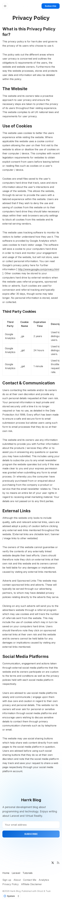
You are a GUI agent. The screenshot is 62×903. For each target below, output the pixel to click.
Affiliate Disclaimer (31, 884)
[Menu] (5, 6)
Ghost (40, 891)
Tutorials (28, 872)
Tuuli (48, 891)
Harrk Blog (15, 891)
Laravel (16, 872)
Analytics (44, 879)
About (17, 879)
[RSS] (58, 862)
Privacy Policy (10, 884)
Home (5, 872)
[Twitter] (52, 862)
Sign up (6, 879)
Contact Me (29, 879)
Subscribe (50, 6)
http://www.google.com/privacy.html (38, 269)
